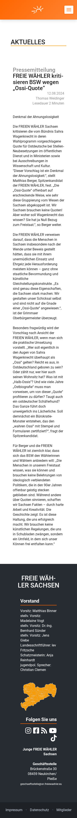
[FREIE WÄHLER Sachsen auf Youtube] (52, 732)
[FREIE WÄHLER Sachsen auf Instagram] (27, 732)
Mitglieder (63, 810)
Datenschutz (39, 810)
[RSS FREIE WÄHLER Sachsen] (43, 732)
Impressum (14, 810)
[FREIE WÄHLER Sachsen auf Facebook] (35, 732)
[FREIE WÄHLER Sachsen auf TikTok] (53, 739)
